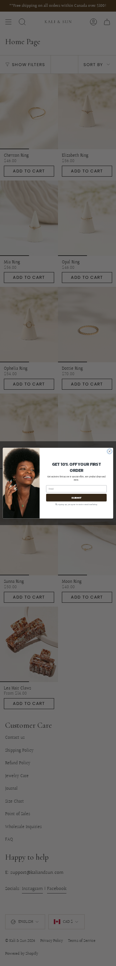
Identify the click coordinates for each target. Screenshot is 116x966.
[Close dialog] (109, 451)
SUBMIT (76, 497)
